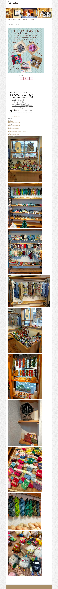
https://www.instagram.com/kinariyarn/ (13, 128)
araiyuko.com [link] (11, 121)
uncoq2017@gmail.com (16, 116)
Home (8, 21)
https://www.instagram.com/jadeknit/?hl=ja (14, 122)
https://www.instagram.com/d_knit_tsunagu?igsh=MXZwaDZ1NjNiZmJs (18, 131)
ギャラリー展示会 (17, 24)
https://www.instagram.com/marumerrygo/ (14, 134)
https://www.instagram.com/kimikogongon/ (14, 125)
